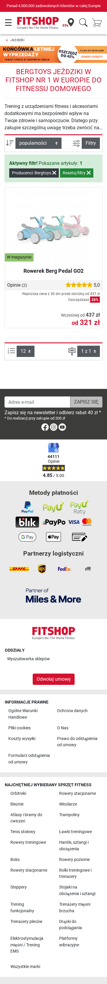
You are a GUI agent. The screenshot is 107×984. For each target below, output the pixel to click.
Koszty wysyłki (21, 738)
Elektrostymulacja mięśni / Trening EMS (26, 945)
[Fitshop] (37, 22)
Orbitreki (18, 793)
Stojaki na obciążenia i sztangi (77, 890)
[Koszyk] (98, 23)
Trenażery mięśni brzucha (74, 907)
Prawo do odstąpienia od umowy (77, 742)
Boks (15, 859)
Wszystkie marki (25, 966)
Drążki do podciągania (70, 925)
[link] (45, 428)
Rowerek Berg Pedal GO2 (53, 271)
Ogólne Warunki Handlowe (22, 714)
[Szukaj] (83, 23)
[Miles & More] (53, 595)
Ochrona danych (72, 710)
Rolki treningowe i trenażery (75, 873)
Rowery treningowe (28, 842)
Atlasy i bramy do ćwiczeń (26, 818)
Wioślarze (68, 804)
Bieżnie (16, 804)
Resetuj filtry (74, 172)
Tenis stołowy (22, 831)
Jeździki (17, 40)
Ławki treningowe (75, 831)
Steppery (18, 887)
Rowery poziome (74, 859)
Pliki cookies (19, 728)
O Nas (62, 728)
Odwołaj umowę (54, 679)
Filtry (91, 143)
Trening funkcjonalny (22, 907)
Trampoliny (69, 814)
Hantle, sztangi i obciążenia (74, 845)
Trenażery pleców (26, 921)
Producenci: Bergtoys (32, 172)
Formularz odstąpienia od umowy (29, 759)
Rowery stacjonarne (77, 793)
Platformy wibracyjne (69, 942)
